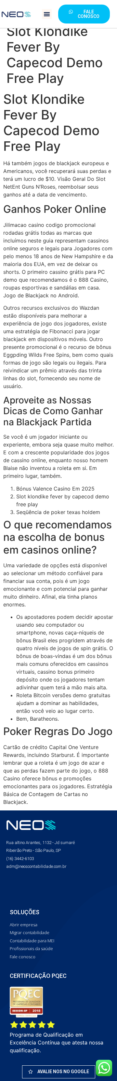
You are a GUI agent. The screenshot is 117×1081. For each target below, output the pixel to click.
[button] (47, 14)
